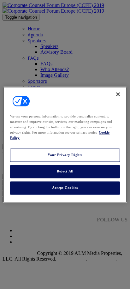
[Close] (118, 94)
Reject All (65, 171)
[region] (65, 144)
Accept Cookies (65, 188)
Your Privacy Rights (65, 155)
